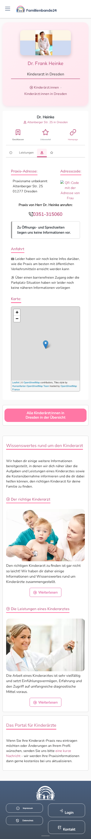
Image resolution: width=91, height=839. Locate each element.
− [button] (17, 318)
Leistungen (26, 153)
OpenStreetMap (31, 382)
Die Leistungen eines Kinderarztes (39, 608)
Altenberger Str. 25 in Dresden (47, 122)
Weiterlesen (48, 592)
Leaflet (15, 382)
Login (69, 812)
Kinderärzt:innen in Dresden (45, 94)
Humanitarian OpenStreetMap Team (30, 386)
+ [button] (17, 312)
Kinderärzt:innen (46, 87)
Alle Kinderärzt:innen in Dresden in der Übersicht (45, 415)
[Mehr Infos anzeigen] (45, 836)
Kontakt (69, 829)
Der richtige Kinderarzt (30, 499)
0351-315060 (47, 214)
